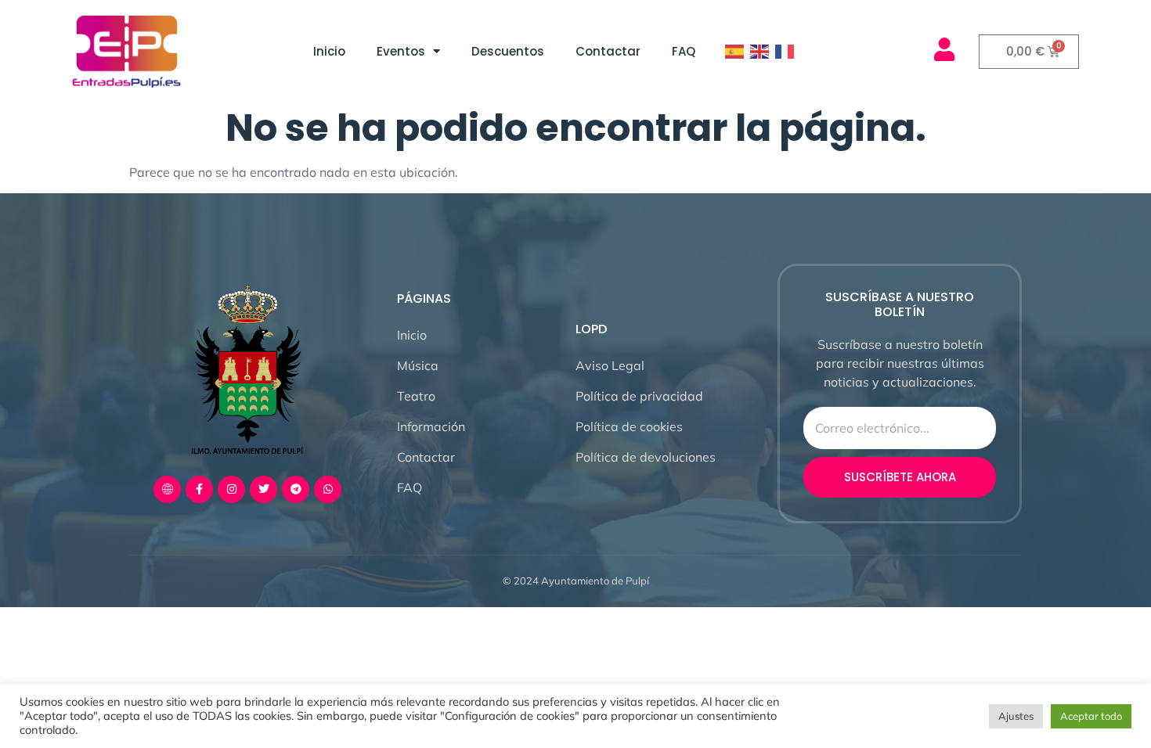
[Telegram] (295, 489)
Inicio (329, 51)
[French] (785, 51)
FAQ (683, 51)
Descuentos (507, 51)
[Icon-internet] (167, 489)
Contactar (608, 51)
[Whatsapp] (327, 489)
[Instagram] (231, 489)
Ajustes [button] (1016, 716)
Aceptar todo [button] (1091, 716)
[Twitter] (263, 489)
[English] (760, 51)
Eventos (401, 51)
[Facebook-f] (199, 489)
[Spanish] (735, 51)
